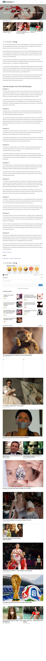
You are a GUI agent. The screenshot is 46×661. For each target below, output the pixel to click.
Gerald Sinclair (18, 17)
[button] (42, 2)
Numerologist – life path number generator (12, 258)
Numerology (23, 9)
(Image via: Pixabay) (7, 252)
